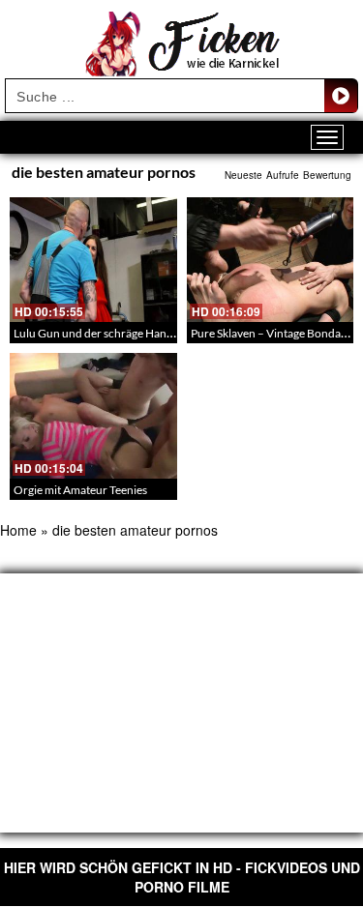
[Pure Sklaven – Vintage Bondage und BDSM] (270, 259)
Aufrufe (282, 175)
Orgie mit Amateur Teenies (80, 490)
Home (18, 530)
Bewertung (327, 175)
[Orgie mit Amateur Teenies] (93, 415)
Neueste (243, 175)
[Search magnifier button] (340, 95)
